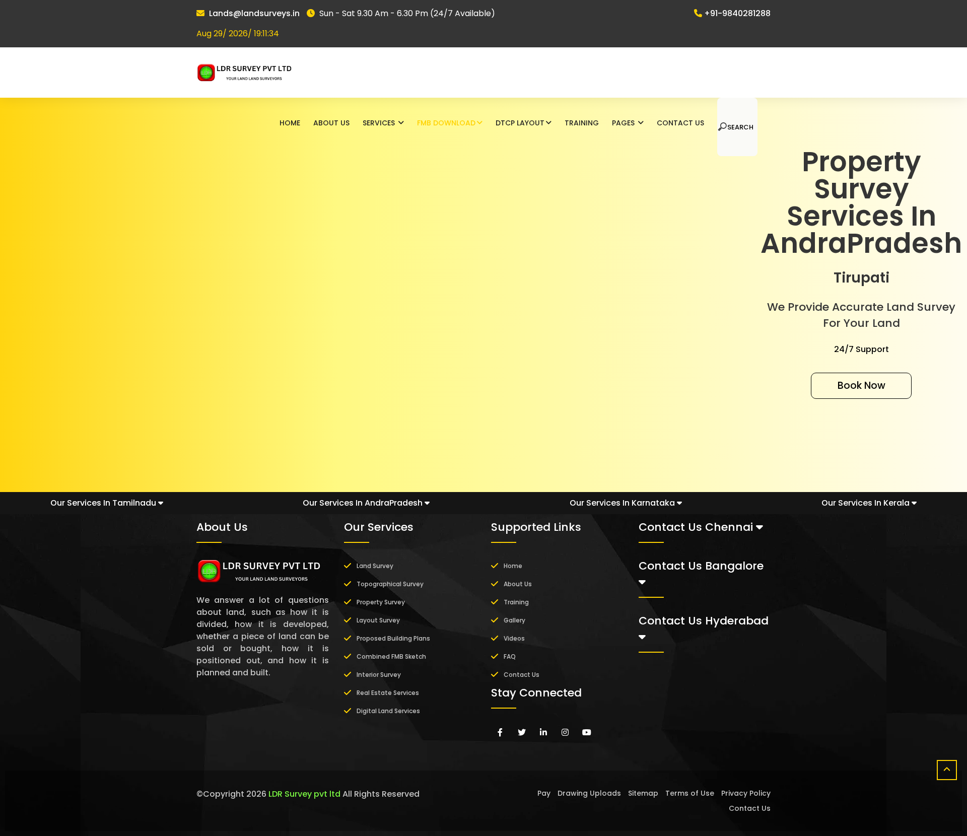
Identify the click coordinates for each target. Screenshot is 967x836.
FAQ (510, 656)
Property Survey (381, 602)
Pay (543, 793)
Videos (514, 638)
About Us (331, 123)
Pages (624, 123)
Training (582, 123)
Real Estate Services (388, 692)
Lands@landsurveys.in (254, 13)
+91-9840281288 (737, 13)
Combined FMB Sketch (391, 656)
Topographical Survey (390, 584)
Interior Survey (379, 674)
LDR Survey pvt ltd (304, 794)
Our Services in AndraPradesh (364, 503)
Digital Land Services (388, 711)
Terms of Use (689, 793)
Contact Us (680, 123)
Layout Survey (378, 620)
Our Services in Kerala (866, 503)
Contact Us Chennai (697, 527)
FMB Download (446, 123)
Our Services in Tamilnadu (104, 503)
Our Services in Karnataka (623, 503)
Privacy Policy (746, 793)
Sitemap (643, 793)
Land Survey (375, 566)
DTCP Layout (520, 123)
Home (290, 123)
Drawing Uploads (589, 793)
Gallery (514, 620)
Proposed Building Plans (393, 638)
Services (380, 123)
